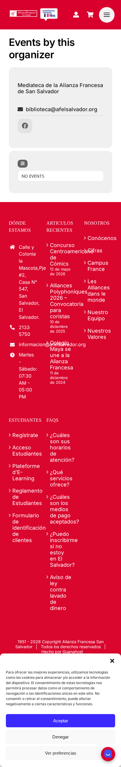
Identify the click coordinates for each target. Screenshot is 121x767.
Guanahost (73, 651)
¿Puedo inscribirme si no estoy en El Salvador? (61, 549)
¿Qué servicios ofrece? (61, 478)
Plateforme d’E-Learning (23, 472)
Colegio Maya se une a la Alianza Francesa (61, 355)
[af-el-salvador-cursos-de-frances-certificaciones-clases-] (33, 10)
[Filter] (23, 164)
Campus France (98, 266)
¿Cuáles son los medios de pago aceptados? (61, 509)
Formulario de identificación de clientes (23, 527)
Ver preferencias (60, 753)
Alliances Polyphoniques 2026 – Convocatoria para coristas (61, 300)
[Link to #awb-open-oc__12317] (107, 15)
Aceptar (60, 720)
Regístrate (23, 435)
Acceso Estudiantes (23, 450)
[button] (112, 661)
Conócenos (98, 238)
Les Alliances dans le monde (98, 290)
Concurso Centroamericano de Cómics (61, 254)
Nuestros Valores (98, 334)
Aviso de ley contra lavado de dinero (60, 592)
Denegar (60, 736)
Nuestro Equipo (98, 315)
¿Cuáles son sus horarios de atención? (61, 447)
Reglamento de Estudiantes (23, 497)
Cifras (95, 250)
